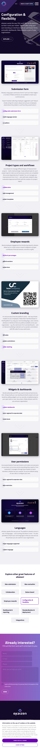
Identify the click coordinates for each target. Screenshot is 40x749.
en (16, 4)
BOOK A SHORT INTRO (27, 4)
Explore (6, 39)
